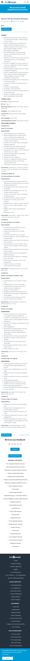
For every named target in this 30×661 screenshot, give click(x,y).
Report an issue (25, 435)
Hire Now (7, 29)
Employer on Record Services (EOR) (16, 624)
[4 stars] (17, 444)
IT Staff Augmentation (15, 585)
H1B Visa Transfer (15, 634)
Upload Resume (16, 609)
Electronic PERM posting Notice (16, 578)
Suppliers (16, 569)
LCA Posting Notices (16, 572)
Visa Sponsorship (16, 621)
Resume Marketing (15, 615)
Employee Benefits (15, 612)
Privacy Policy (15, 456)
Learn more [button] (5, 654)
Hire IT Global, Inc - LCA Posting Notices (16, 575)
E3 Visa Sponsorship (16, 637)
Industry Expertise (15, 596)
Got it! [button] (7, 658)
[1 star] (9, 444)
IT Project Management (16, 594)
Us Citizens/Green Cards (16, 618)
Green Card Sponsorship (16, 645)
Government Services (15, 591)
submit (15, 449)
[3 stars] (15, 444)
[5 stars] (20, 444)
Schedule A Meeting (16, 563)
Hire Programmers (15, 588)
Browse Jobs (16, 606)
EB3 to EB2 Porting (16, 642)
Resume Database (15, 599)
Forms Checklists (16, 627)
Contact (16, 560)
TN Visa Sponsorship (16, 640)
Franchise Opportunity (15, 566)
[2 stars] (12, 444)
